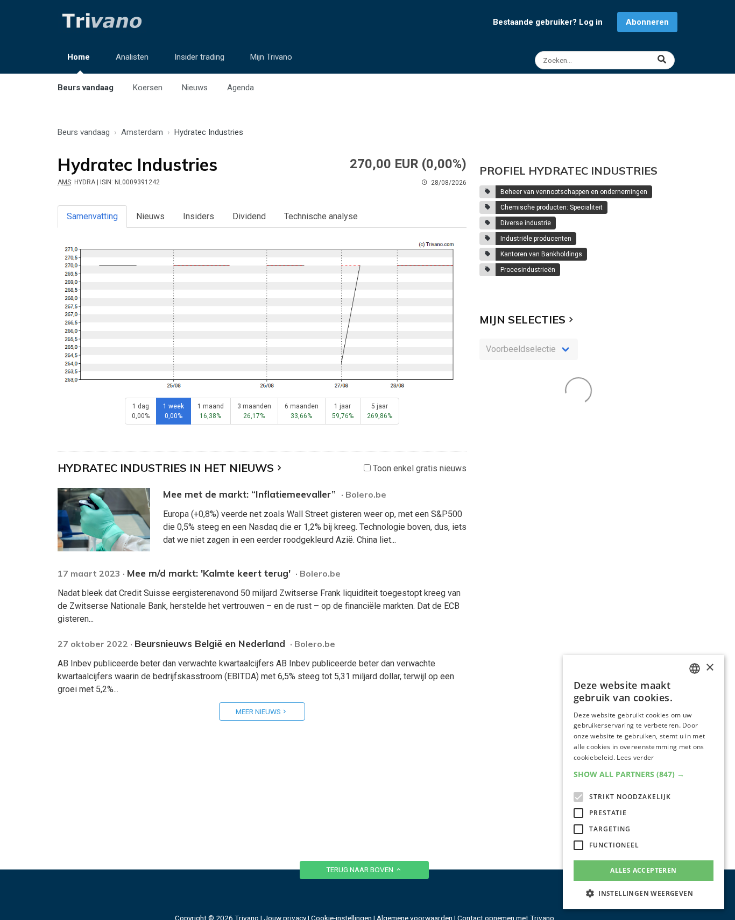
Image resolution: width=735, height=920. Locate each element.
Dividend (249, 216)
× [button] (709, 668)
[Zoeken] (606, 60)
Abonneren (647, 22)
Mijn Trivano (271, 57)
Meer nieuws (258, 711)
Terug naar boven (360, 869)
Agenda (240, 87)
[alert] (643, 782)
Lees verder (635, 757)
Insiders (198, 216)
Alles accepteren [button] (643, 870)
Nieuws (195, 87)
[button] (643, 774)
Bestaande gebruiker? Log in (548, 22)
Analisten (132, 57)
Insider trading (199, 57)
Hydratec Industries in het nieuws (166, 468)
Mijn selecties (522, 319)
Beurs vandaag (86, 87)
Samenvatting (92, 216)
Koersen (147, 87)
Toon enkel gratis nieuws (419, 468)
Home (78, 57)
